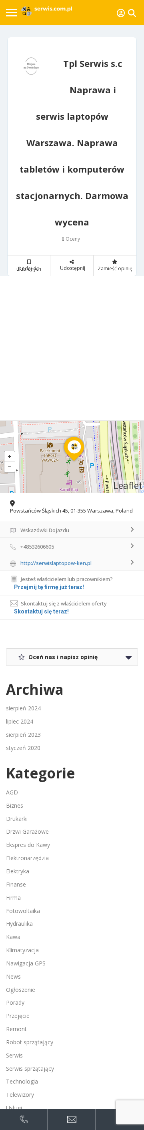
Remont (16, 1029)
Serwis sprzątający (30, 1068)
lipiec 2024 (19, 721)
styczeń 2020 (23, 748)
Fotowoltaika (23, 911)
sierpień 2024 (23, 708)
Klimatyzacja (22, 950)
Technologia (22, 1081)
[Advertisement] (72, 348)
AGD (12, 792)
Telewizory (20, 1094)
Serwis (14, 1055)
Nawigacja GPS (26, 963)
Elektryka (17, 871)
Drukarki (17, 818)
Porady (15, 1002)
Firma (13, 897)
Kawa (13, 937)
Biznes (14, 805)
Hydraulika (19, 923)
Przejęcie (18, 1015)
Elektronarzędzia (27, 858)
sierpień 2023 (23, 734)
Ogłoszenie (20, 989)
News (13, 976)
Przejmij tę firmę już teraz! (49, 587)
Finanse (16, 884)
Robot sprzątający (29, 1042)
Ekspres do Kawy (28, 845)
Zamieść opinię (115, 268)
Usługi (14, 1108)
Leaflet (127, 486)
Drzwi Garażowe (27, 831)
